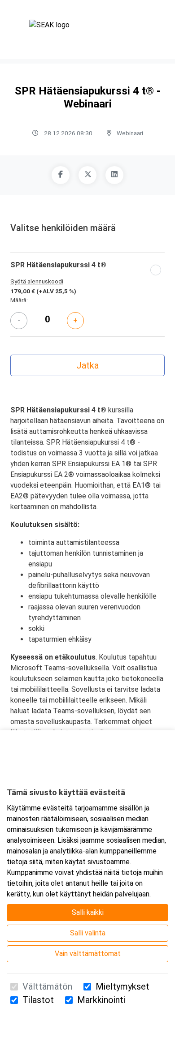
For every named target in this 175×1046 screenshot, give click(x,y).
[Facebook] (61, 175)
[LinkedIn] (114, 175)
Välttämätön (47, 986)
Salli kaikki (88, 912)
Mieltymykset (122, 986)
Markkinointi (101, 1000)
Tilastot (38, 1000)
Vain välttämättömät (88, 953)
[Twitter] (87, 175)
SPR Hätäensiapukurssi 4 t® (58, 265)
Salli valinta (87, 933)
